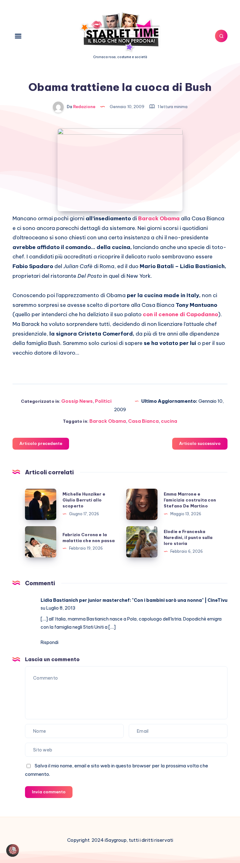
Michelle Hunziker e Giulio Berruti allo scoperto (83, 499)
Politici (103, 401)
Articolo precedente (40, 443)
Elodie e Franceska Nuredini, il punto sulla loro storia (188, 537)
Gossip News (77, 401)
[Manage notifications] (14, 849)
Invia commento (49, 791)
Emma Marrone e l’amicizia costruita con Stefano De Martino (190, 499)
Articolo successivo (200, 443)
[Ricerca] (221, 36)
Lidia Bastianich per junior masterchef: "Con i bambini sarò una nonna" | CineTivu (134, 600)
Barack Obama (159, 218)
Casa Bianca (143, 421)
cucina (169, 421)
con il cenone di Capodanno (180, 314)
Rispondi (49, 642)
